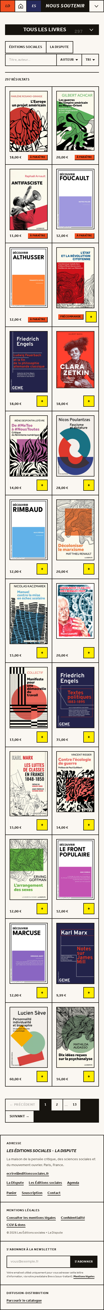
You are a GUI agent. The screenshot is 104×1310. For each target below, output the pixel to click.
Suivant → (20, 1116)
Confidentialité (73, 1218)
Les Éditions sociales (45, 1183)
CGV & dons (16, 1225)
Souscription (32, 1193)
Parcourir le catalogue (24, 1300)
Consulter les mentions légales (31, 1218)
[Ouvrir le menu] (96, 6)
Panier (12, 1193)
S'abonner (84, 1262)
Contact (54, 1193)
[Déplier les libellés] (91, 30)
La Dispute (59, 47)
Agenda (73, 1183)
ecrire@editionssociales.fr (28, 1173)
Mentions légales (83, 1276)
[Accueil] (20, 6)
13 (75, 1104)
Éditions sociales (25, 47)
